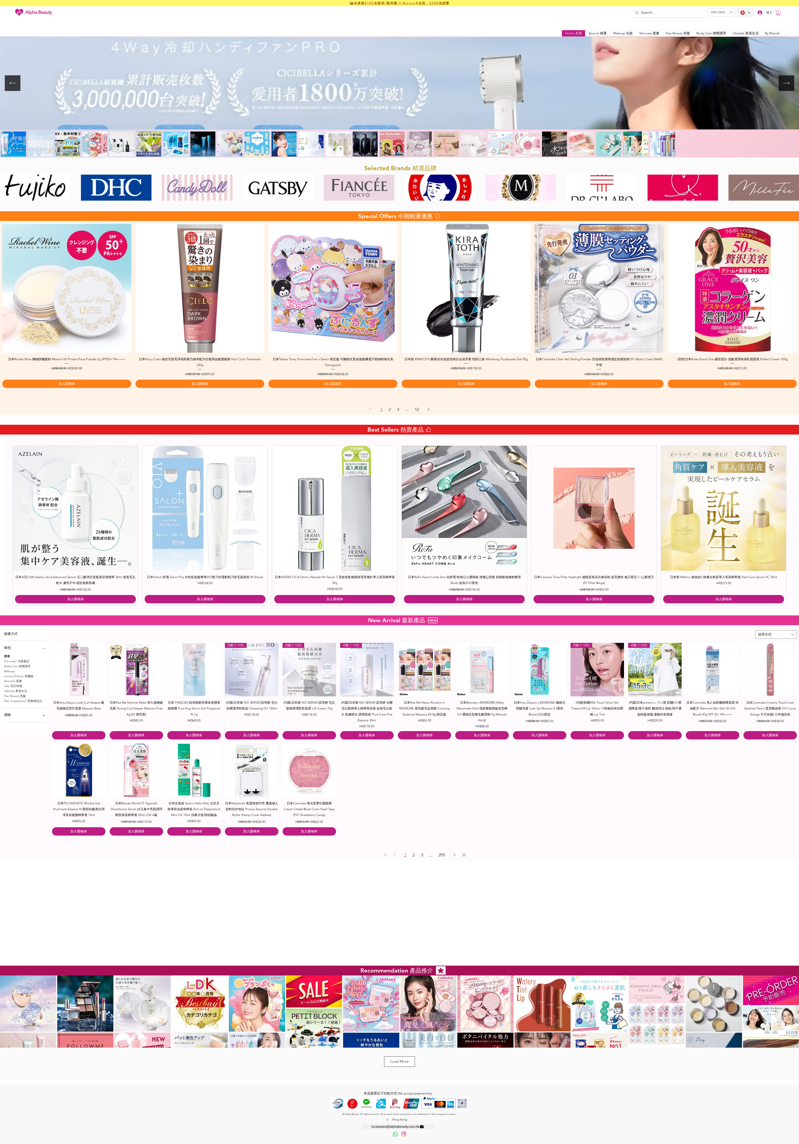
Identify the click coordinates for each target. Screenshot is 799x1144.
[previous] (7, 190)
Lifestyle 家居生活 (15, 691)
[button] (721, 12)
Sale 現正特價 (13, 686)
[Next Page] (428, 409)
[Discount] (358, 210)
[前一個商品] (6, 525)
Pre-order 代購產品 (16, 661)
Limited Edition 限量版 (18, 676)
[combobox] (776, 634)
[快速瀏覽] (66, 288)
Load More (399, 1061)
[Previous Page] (370, 409)
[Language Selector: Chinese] (745, 12)
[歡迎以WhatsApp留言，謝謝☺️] (395, 1134)
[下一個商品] (792, 525)
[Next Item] (786, 83)
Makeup (9, 671)
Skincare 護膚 (13, 681)
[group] (399, 525)
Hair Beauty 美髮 (15, 696)
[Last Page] (463, 855)
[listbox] (721, 12)
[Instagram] (404, 1134)
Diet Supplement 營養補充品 (23, 701)
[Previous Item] (12, 83)
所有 (7, 656)
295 (442, 854)
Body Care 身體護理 (17, 666)
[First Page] (385, 855)
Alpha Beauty (38, 12)
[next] (791, 190)
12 (417, 409)
